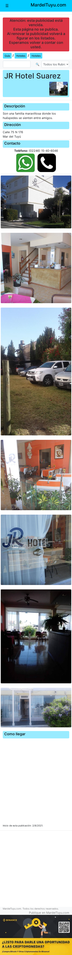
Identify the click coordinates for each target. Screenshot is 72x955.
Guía (7, 55)
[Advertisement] (36, 870)
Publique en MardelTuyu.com (49, 912)
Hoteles (20, 55)
